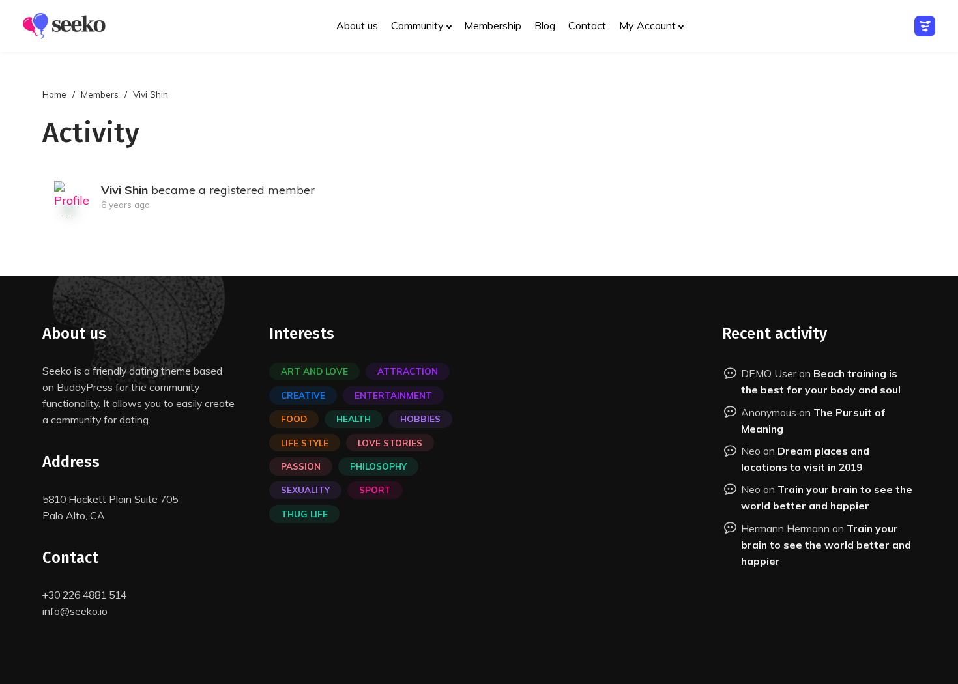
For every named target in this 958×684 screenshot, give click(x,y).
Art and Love (314, 371)
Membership (492, 25)
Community (417, 25)
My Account (647, 25)
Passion (301, 466)
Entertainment (393, 395)
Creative (303, 395)
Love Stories (390, 442)
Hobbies (420, 418)
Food (294, 418)
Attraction (407, 371)
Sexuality (305, 489)
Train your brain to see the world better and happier (826, 544)
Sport (375, 489)
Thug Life (304, 513)
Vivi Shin (124, 189)
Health (353, 418)
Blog (544, 25)
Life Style (304, 442)
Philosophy (378, 466)
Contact (587, 25)
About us (357, 25)
